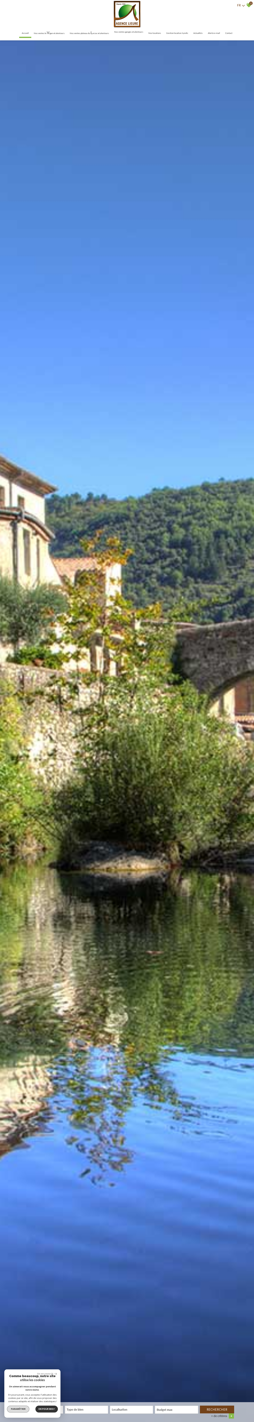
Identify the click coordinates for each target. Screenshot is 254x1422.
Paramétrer (18, 1408)
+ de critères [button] (221, 1416)
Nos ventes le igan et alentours (49, 32)
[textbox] (86, 1409)
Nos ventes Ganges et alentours (128, 32)
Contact (228, 33)
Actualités (198, 33)
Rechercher (217, 1409)
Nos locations (154, 33)
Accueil (25, 33)
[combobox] (86, 1410)
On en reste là (45, 1373)
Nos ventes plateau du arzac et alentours (89, 32)
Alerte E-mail (214, 33)
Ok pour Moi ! (46, 1408)
